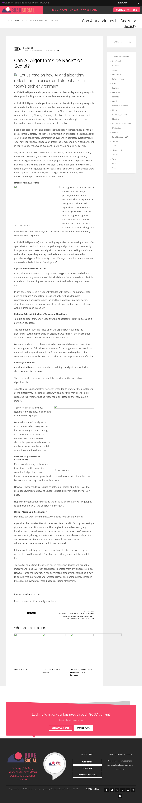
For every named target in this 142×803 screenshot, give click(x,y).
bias (64, 616)
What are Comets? (21, 670)
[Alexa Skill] (54, 766)
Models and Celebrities (121, 123)
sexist (88, 618)
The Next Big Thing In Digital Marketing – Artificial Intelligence (81, 672)
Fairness (73, 616)
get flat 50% (30, 3)
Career (115, 70)
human (91, 616)
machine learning (73, 618)
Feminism (116, 92)
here (53, 601)
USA (114, 163)
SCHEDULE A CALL (60, 728)
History (115, 110)
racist (83, 618)
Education (116, 74)
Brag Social (28, 48)
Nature (115, 132)
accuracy (62, 614)
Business (116, 65)
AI (67, 614)
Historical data (82, 616)
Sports (115, 141)
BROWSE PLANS (83, 728)
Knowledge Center (119, 114)
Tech (57, 50)
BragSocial (116, 61)
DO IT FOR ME (72, 789)
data (67, 616)
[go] (129, 42)
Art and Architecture (120, 56)
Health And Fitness (120, 105)
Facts (114, 83)
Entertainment (118, 79)
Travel (114, 159)
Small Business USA (120, 137)
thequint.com (33, 594)
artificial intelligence (85, 614)
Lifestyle (115, 119)
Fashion (115, 88)
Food (114, 101)
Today (114, 154)
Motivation (116, 128)
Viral (114, 168)
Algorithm (73, 614)
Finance (115, 96)
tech (92, 618)
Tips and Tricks (118, 150)
